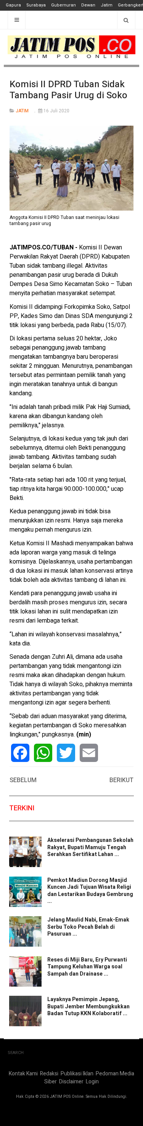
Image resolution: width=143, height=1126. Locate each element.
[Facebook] (20, 753)
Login (92, 1082)
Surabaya (36, 5)
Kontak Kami (23, 1074)
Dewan (88, 5)
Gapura (13, 5)
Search (16, 1052)
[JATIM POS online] (71, 47)
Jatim (106, 5)
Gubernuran (63, 5)
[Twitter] (66, 753)
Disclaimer (71, 1082)
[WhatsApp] (43, 753)
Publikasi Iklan (77, 1074)
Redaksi (49, 1074)
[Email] (89, 753)
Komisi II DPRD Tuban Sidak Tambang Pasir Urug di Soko (68, 90)
